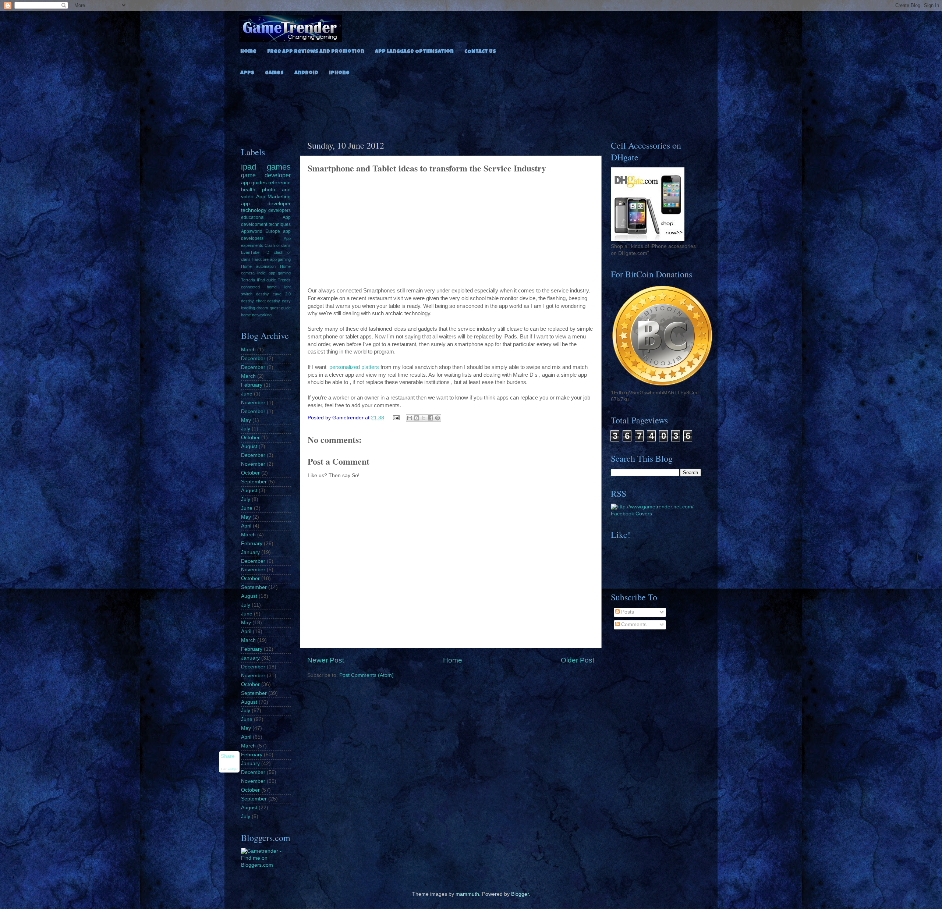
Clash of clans (278, 245)
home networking (256, 315)
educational (253, 217)
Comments (633, 624)
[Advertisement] (471, 105)
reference (279, 182)
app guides (254, 182)
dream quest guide (273, 308)
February (251, 385)
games (279, 166)
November (253, 402)
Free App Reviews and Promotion (315, 51)
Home (248, 51)
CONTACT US (480, 51)
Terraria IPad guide (258, 280)
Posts (627, 612)
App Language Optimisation (414, 51)
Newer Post (325, 660)
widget (233, 769)
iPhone (339, 73)
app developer (266, 203)
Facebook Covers (631, 513)
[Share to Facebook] (430, 418)
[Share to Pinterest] (437, 418)
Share (228, 756)
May (246, 420)
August (249, 446)
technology (253, 210)
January (250, 552)
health (248, 189)
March (248, 349)
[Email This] (409, 418)
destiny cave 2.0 (273, 294)
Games (274, 73)
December (253, 358)
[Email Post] (396, 417)
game (248, 175)
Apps (247, 73)
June (246, 394)
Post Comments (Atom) (366, 675)
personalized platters (353, 367)
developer (278, 175)
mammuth (467, 894)
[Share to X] (423, 418)
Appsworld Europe (260, 231)
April (246, 526)
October (250, 437)
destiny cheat (253, 301)
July (245, 429)
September (254, 481)
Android (306, 73)
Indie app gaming (274, 273)
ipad (248, 166)
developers (279, 210)
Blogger (520, 894)
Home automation (258, 266)
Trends (284, 280)
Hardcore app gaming (271, 259)
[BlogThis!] (416, 418)
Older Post (577, 660)
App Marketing (273, 196)
